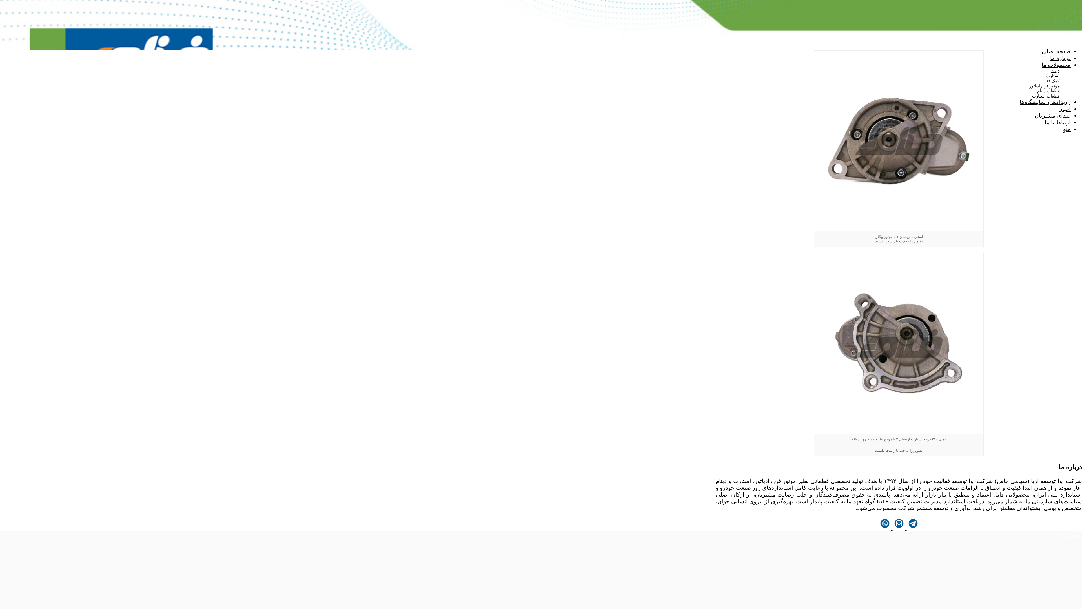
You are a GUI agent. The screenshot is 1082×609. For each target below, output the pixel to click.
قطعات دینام (1048, 91)
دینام (1055, 71)
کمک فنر (1052, 81)
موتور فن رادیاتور (1044, 86)
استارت (1052, 76)
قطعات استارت (1045, 96)
